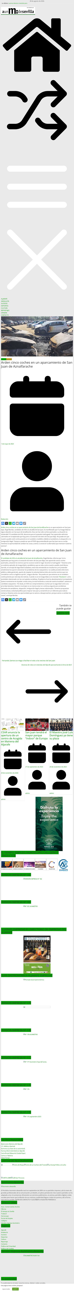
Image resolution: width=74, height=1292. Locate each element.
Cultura (3, 1239)
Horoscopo (5, 1216)
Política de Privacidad (8, 1246)
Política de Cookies (7, 1249)
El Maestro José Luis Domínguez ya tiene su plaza (61, 735)
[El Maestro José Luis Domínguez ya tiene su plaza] (61, 720)
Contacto (4, 1244)
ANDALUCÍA (5, 301)
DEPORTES (4, 306)
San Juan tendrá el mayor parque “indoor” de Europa (36, 735)
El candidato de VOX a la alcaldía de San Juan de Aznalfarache (22, 558)
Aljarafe (3, 359)
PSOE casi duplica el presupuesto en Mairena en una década (19, 3)
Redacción (4, 519)
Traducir (4, 1214)
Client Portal (5, 1158)
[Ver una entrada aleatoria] (37, 146)
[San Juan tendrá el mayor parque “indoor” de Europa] (37, 720)
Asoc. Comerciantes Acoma (10, 1207)
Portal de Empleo (7, 1218)
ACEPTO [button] (15, 1289)
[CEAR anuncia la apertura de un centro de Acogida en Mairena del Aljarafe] (12, 720)
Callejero (4, 1221)
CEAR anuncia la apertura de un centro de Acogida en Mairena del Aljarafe (11, 738)
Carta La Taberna (7, 1156)
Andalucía (4, 1232)
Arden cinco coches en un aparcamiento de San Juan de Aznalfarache (24, 527)
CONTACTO (5, 315)
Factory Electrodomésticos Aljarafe (13, 1151)
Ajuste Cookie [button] (6, 1289)
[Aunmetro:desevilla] (37, 73)
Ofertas (3, 1209)
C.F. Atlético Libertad (8, 1146)
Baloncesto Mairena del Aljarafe (12, 1144)
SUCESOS (4, 303)
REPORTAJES (5, 310)
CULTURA (4, 308)
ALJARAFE (4, 299)
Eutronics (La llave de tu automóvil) (13, 1149)
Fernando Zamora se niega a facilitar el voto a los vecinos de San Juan (28, 660)
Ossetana (62, 577)
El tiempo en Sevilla (7, 1211)
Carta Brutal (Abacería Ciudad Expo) (13, 1153)
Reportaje (4, 1242)
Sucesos (9, 359)
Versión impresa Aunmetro (10, 1223)
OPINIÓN (4, 313)
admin (3, 799)
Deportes (4, 1237)
